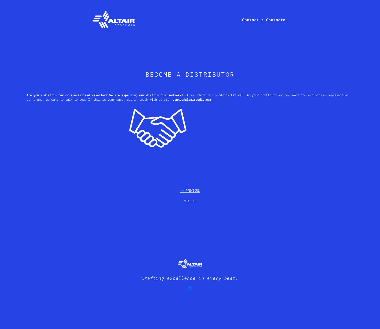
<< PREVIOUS (190, 190)
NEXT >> (190, 201)
